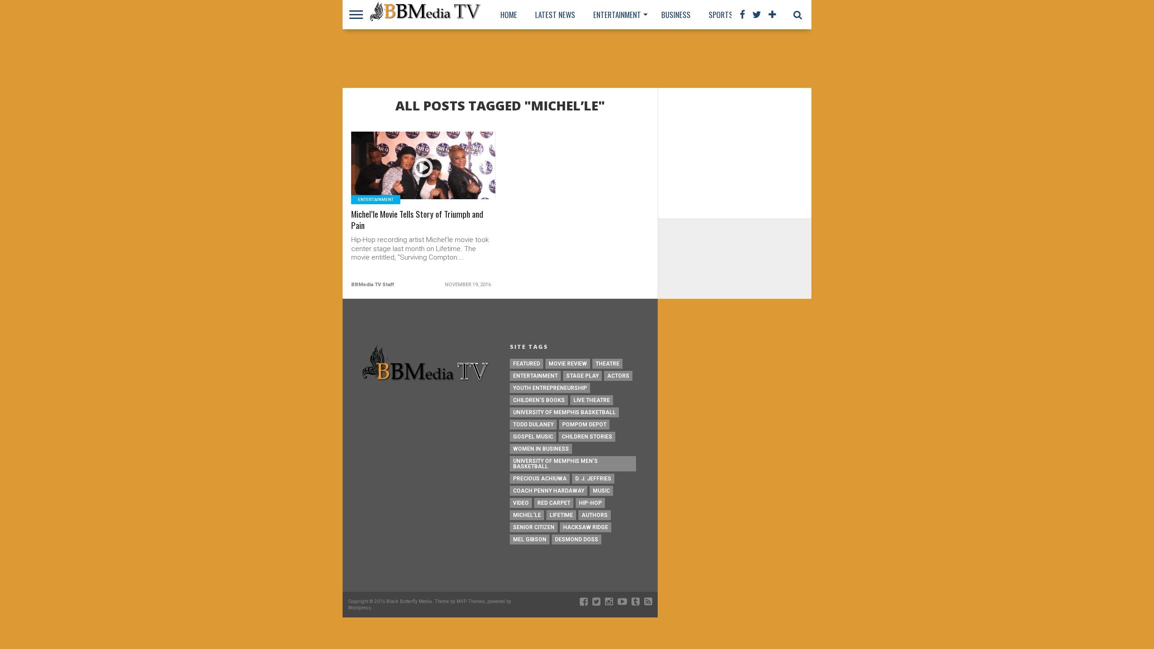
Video (521, 503)
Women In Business (541, 449)
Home (508, 14)
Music (601, 491)
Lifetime (561, 515)
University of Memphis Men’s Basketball (555, 464)
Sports (721, 14)
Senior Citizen (533, 527)
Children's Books (539, 400)
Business (676, 14)
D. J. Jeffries (593, 478)
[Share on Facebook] (404, 176)
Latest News (555, 14)
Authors (595, 515)
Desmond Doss (576, 539)
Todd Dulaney (533, 424)
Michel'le (527, 515)
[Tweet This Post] (423, 176)
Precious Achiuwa (540, 478)
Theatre (607, 364)
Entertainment (617, 14)
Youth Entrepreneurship (550, 388)
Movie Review (568, 364)
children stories (587, 437)
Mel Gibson (529, 539)
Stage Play (582, 376)
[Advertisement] (577, 58)
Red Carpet (553, 503)
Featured (526, 364)
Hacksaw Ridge (585, 527)
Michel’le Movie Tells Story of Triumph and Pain (417, 220)
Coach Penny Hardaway (548, 491)
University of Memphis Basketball (564, 412)
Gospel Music (533, 437)
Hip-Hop (590, 503)
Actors (618, 376)
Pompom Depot (584, 424)
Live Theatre (591, 400)
